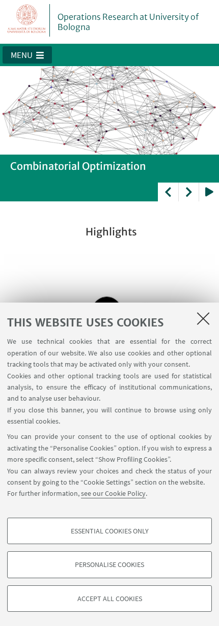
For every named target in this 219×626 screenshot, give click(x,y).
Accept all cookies (109, 598)
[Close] (203, 318)
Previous (168, 192)
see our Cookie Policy (113, 493)
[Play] (209, 192)
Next (188, 192)
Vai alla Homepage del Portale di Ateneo (27, 20)
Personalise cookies (109, 564)
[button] (27, 55)
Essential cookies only (110, 530)
